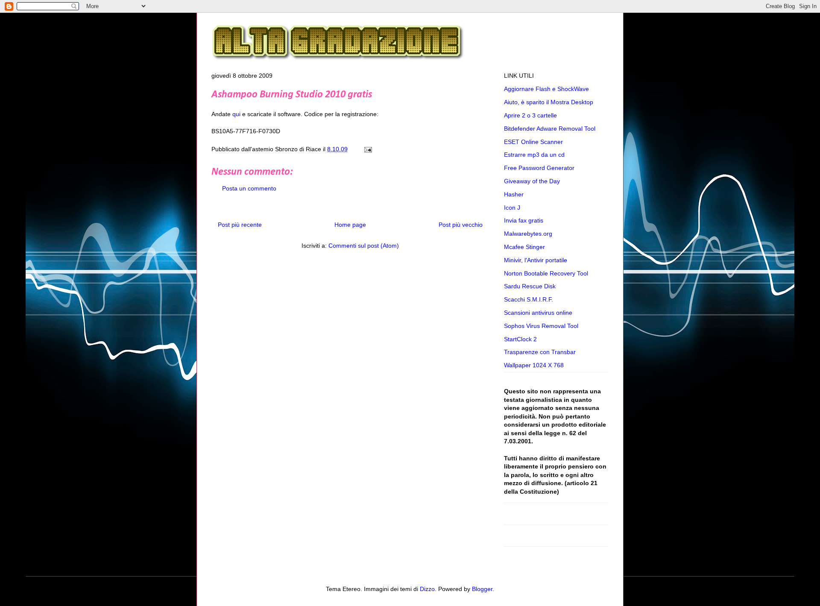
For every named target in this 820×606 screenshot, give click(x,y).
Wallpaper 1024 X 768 (534, 365)
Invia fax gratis (523, 220)
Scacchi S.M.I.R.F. (528, 299)
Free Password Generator (539, 167)
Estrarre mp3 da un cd (534, 154)
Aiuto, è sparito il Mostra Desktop (548, 102)
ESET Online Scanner (533, 141)
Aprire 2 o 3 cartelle (530, 115)
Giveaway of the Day (532, 181)
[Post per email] (366, 149)
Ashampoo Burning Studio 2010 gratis (291, 95)
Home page (350, 224)
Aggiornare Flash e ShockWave (546, 88)
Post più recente (240, 224)
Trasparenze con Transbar (540, 351)
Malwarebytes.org (528, 233)
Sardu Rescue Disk (530, 286)
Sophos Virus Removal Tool (541, 325)
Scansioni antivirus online (538, 312)
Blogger (482, 589)
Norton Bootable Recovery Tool (546, 273)
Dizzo (427, 589)
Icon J (512, 207)
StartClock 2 (520, 339)
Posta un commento (249, 188)
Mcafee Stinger (524, 246)
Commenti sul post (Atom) (363, 245)
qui (236, 114)
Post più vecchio (461, 224)
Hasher (514, 194)
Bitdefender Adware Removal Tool (549, 128)
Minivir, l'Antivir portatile (535, 260)
